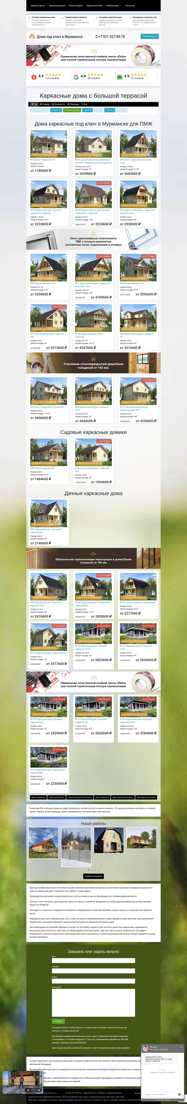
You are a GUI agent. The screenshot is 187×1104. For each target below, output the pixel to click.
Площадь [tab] (74, 104)
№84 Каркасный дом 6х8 (42, 468)
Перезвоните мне (150, 36)
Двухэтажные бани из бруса (123, 797)
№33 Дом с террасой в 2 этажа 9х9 (47, 407)
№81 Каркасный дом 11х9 (42, 283)
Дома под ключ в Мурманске (59, 36)
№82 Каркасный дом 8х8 (132, 283)
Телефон (55, 967)
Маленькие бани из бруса (146, 797)
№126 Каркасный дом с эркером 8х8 (137, 602)
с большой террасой (72, 110)
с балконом (56, 110)
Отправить (58, 1021)
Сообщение (56, 987)
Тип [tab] (35, 104)
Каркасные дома (57, 5)
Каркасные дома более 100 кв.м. (80, 797)
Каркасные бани (94, 5)
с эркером (87, 110)
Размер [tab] (45, 104)
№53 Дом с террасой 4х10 (42, 160)
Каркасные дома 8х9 (56, 797)
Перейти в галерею (93, 876)
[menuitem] (38, 5)
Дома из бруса (38, 5)
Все (85, 104)
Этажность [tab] (59, 104)
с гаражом (110, 110)
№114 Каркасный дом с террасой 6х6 (48, 653)
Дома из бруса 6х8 (38, 797)
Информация (112, 5)
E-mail (54, 977)
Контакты (130, 5)
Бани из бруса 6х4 (102, 797)
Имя (53, 956)
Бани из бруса (76, 5)
